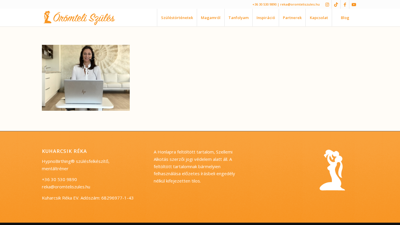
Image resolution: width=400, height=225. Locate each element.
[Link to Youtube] (353, 4)
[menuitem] (177, 17)
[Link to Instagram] (327, 4)
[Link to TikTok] (336, 4)
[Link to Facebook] (345, 4)
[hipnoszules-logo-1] (84, 17)
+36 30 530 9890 (264, 4)
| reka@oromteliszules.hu (298, 4)
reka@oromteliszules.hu (66, 187)
